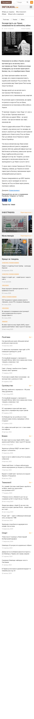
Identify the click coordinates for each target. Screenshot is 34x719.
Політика (6, 19)
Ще (30, 337)
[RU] (14, 2)
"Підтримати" (6, 2)
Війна (22, 19)
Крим (4, 14)
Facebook (5, 196)
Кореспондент (14, 190)
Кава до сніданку (8, 12)
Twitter (21, 196)
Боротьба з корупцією (16, 14)
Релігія (15, 19)
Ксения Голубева (25, 28)
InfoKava (10, 7)
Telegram (12, 196)
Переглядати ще (26, 212)
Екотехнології (21, 12)
